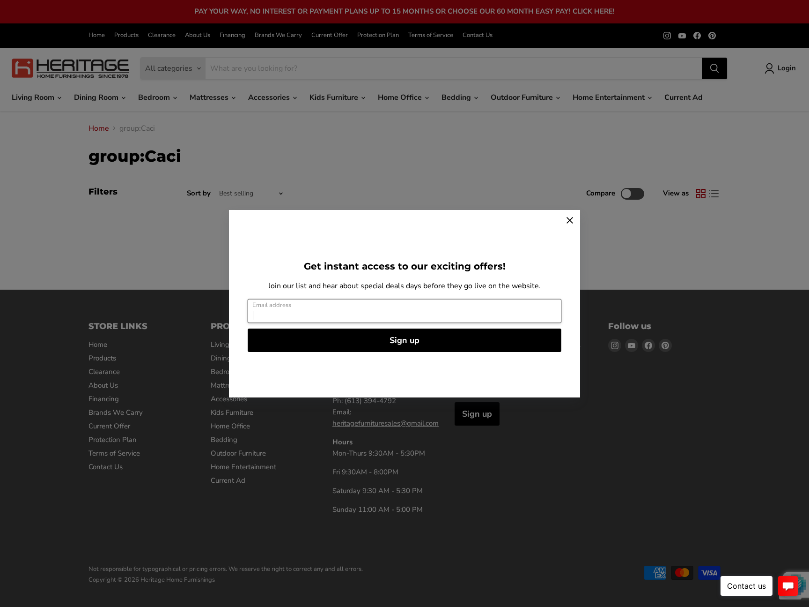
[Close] (569, 220)
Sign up (404, 340)
